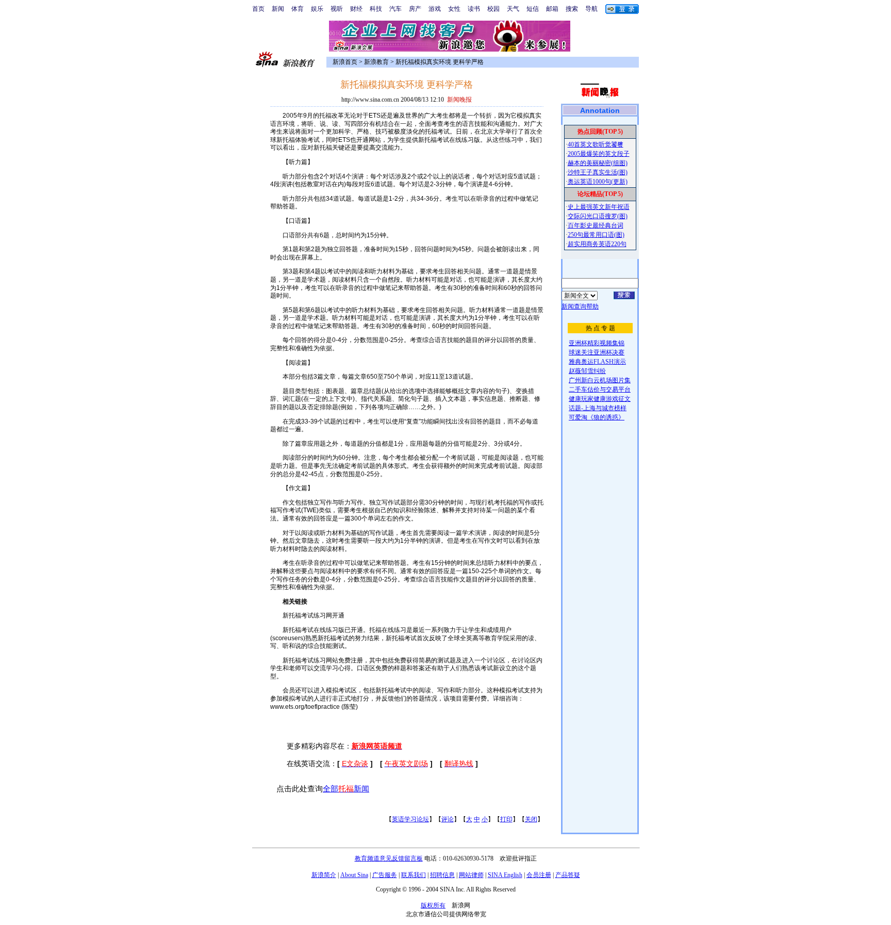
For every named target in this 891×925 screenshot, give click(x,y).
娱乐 (317, 8)
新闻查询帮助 (580, 306)
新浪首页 (345, 62)
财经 (356, 8)
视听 (337, 8)
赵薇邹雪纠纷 (587, 371)
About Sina (354, 875)
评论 (447, 819)
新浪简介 (323, 875)
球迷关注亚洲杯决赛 (596, 352)
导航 (591, 8)
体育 (297, 8)
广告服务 (384, 875)
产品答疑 (567, 875)
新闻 (278, 8)
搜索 (572, 8)
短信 (532, 8)
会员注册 (538, 875)
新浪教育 (376, 62)
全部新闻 (346, 789)
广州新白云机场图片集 (600, 380)
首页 (258, 8)
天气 (513, 8)
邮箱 (552, 8)
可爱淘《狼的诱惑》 (596, 417)
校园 (493, 8)
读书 (474, 8)
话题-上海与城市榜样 (597, 408)
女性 (454, 8)
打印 (506, 819)
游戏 (434, 8)
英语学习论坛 (410, 819)
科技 (376, 8)
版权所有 (433, 905)
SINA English (505, 875)
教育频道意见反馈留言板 (389, 858)
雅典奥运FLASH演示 (597, 361)
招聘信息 (442, 875)
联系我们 (413, 875)
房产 (415, 8)
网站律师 (471, 875)
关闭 (531, 819)
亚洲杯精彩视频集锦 (596, 343)
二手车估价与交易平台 (600, 389)
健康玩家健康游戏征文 (600, 398)
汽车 (395, 8)
